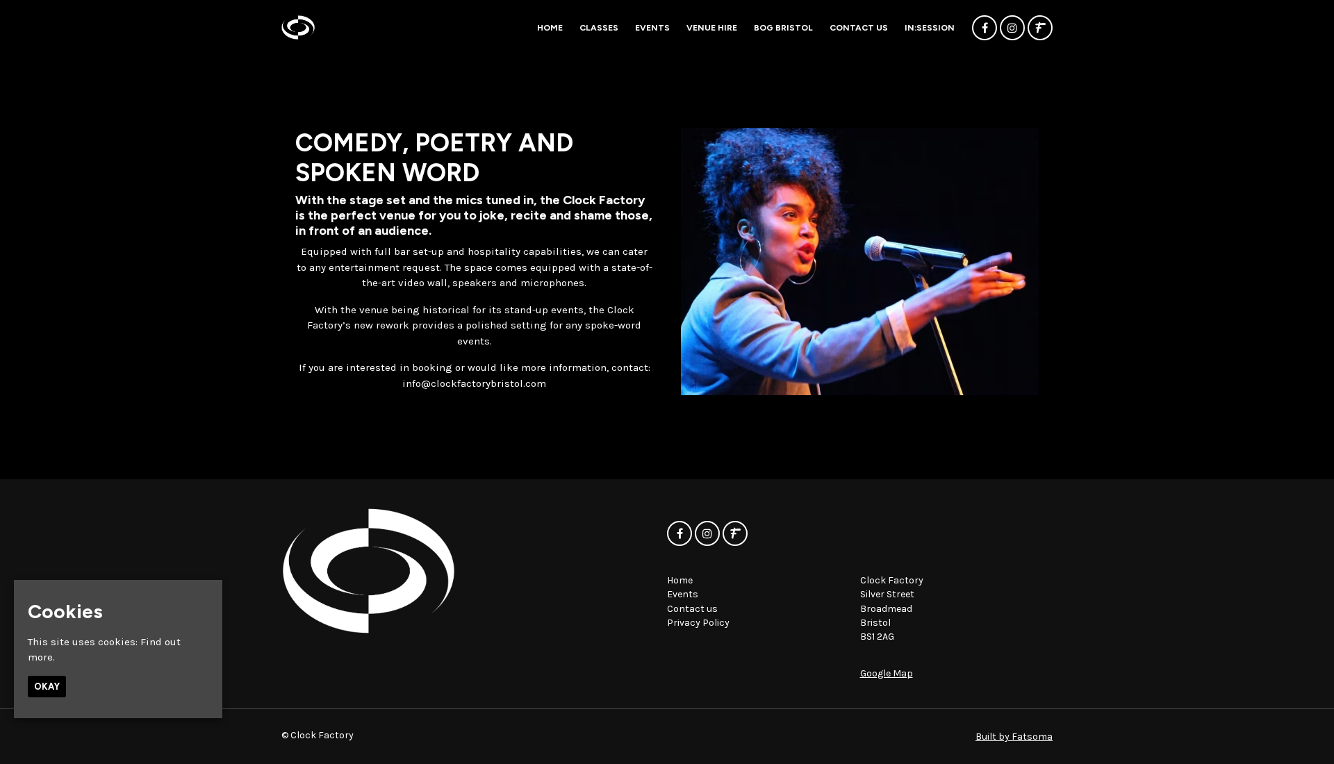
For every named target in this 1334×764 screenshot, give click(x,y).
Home (550, 28)
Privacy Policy (698, 623)
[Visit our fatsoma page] (1040, 28)
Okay (47, 686)
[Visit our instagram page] (1012, 28)
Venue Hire (711, 28)
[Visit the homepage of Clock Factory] (298, 27)
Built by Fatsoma (1014, 736)
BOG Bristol (783, 28)
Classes (598, 28)
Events (652, 28)
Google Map (886, 673)
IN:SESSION (930, 28)
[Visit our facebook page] (984, 28)
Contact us (859, 28)
